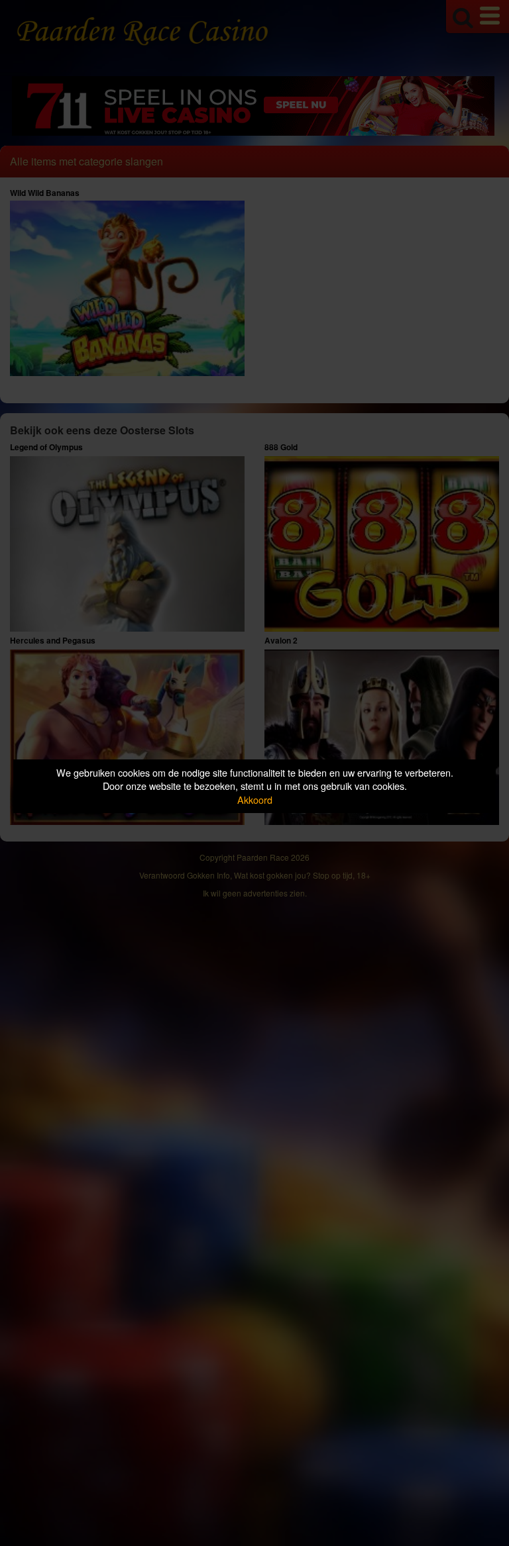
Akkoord (254, 799)
